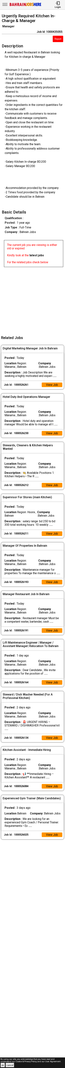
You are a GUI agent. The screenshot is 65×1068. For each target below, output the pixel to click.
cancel (9, 1065)
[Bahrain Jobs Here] (25, 5)
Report (58, 39)
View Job (52, 385)
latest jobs (36, 255)
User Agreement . (53, 1061)
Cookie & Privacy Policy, (26, 1061)
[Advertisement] (32, 300)
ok (2, 1065)
